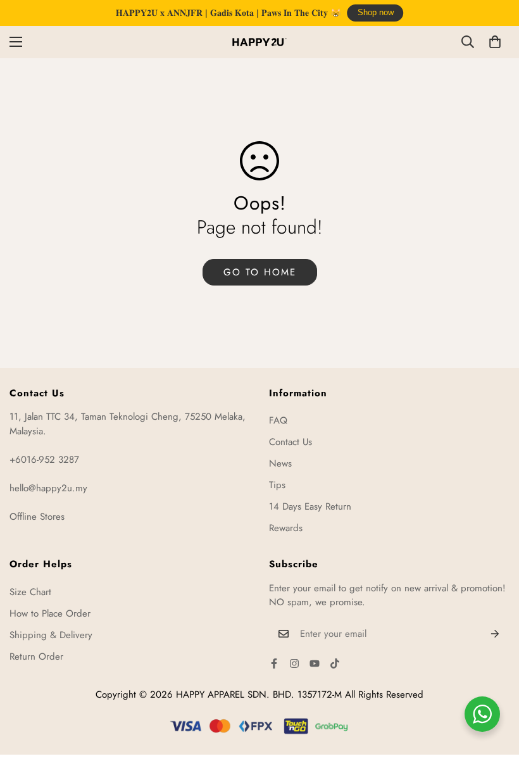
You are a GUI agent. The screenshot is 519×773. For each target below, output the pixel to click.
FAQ (278, 420)
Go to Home (259, 272)
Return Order (36, 656)
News (280, 463)
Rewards (286, 528)
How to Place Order (50, 613)
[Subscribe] (495, 633)
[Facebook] (274, 663)
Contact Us (290, 442)
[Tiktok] (335, 663)
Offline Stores (37, 517)
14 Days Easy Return (310, 506)
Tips (277, 485)
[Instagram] (294, 663)
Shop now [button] (376, 12)
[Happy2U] (259, 42)
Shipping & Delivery (50, 635)
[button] (495, 41)
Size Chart (30, 592)
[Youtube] (314, 663)
